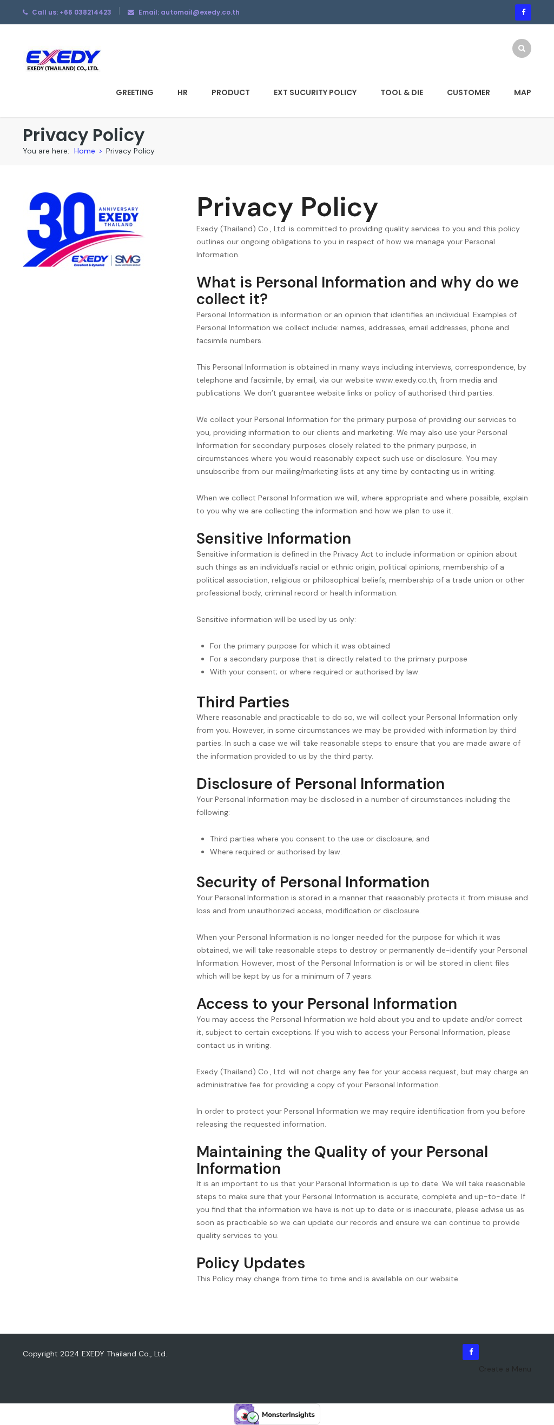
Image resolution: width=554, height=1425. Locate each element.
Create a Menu (505, 1369)
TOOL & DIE (401, 92)
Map (522, 92)
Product (231, 92)
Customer (468, 92)
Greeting (135, 92)
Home (84, 151)
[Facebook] (523, 12)
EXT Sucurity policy (315, 92)
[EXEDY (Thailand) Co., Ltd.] (63, 60)
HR (182, 92)
